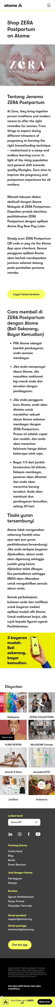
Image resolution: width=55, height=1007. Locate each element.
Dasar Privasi (16, 901)
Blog (10, 855)
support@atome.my (20, 919)
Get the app (19, 944)
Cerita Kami (15, 851)
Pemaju (12, 882)
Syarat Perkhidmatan (21, 896)
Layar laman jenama (26, 294)
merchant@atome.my (21, 929)
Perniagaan (15, 878)
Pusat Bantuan (17, 864)
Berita (11, 860)
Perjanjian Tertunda (20, 905)
